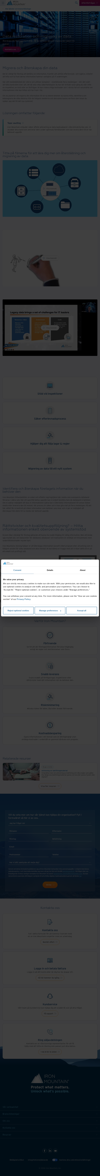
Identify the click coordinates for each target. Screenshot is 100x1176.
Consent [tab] (17, 570)
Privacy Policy (23, 599)
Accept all (81, 610)
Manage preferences (48, 610)
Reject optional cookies (18, 610)
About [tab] (83, 570)
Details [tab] (50, 570)
